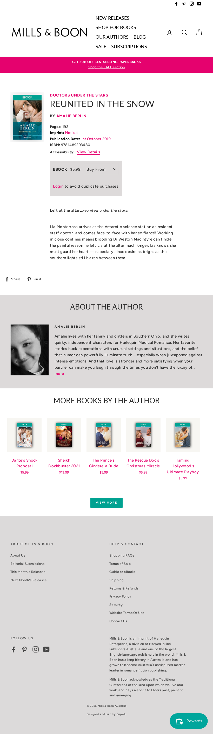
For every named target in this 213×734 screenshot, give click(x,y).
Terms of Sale (120, 564)
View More (106, 502)
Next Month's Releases (28, 580)
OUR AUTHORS (112, 37)
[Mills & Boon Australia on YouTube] (46, 649)
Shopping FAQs (121, 555)
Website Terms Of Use (126, 613)
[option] (106, 64)
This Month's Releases (27, 572)
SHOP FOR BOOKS (116, 27)
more (59, 373)
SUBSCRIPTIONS (129, 46)
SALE (101, 46)
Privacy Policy (120, 596)
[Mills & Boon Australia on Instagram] (35, 649)
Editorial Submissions (27, 564)
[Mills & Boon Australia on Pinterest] (24, 649)
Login (58, 186)
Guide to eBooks (122, 572)
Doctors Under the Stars (79, 95)
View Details (88, 152)
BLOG (140, 37)
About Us (17, 555)
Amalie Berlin (71, 116)
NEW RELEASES (112, 18)
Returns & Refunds (123, 588)
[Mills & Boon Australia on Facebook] (13, 649)
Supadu (121, 714)
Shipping (116, 580)
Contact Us (118, 621)
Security (116, 605)
